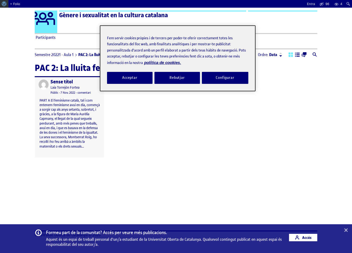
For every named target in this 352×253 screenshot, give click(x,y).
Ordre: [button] (267, 54)
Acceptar (129, 77)
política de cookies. (162, 62)
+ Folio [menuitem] (15, 4)
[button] (291, 55)
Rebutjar (177, 77)
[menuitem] (4, 4)
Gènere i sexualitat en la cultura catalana (113, 15)
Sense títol (62, 81)
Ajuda (230, 37)
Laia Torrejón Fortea (65, 87)
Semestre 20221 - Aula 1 (54, 54)
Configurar (225, 77)
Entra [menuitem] (311, 4)
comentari (84, 93)
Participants (46, 37)
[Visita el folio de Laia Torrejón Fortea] (44, 85)
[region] (177, 58)
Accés (306, 237)
